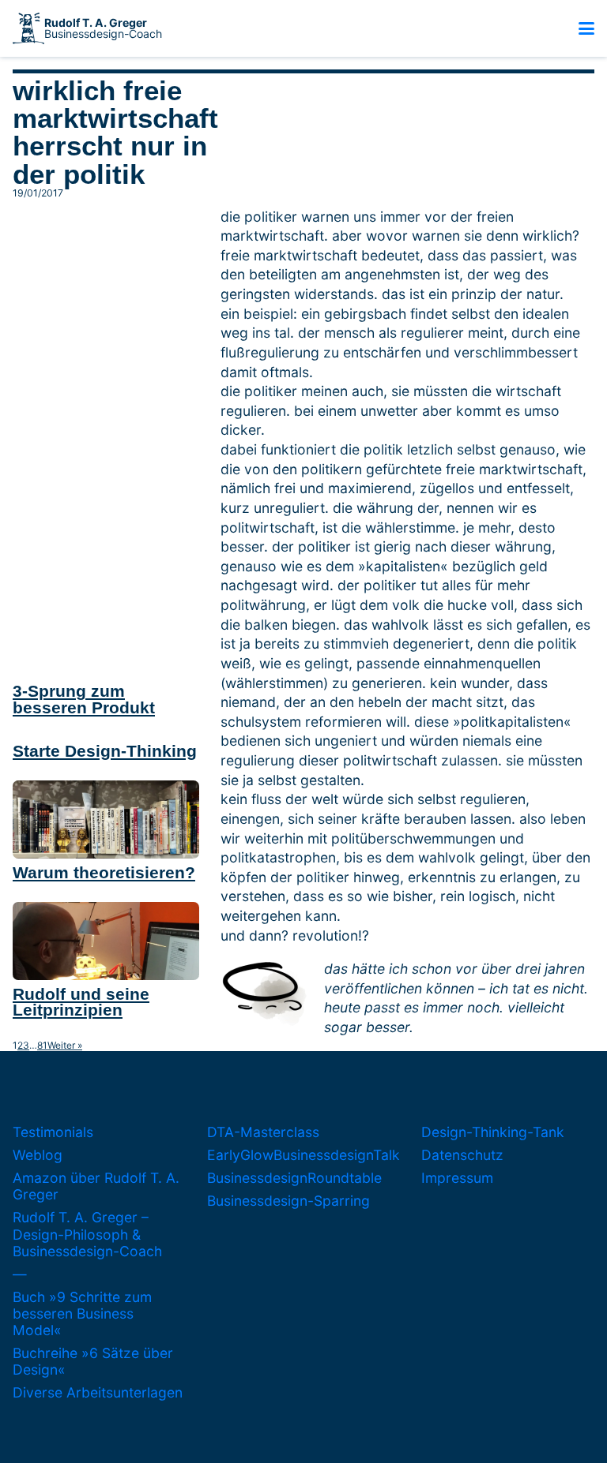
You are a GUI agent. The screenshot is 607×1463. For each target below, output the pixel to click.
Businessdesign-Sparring (288, 1200)
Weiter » (64, 1045)
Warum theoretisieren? (104, 872)
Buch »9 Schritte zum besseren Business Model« (82, 1313)
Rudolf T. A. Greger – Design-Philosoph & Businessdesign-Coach (87, 1234)
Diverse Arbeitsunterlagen (98, 1392)
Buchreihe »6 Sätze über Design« (93, 1361)
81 (42, 1045)
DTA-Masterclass (263, 1132)
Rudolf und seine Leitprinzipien (81, 1002)
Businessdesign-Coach (103, 28)
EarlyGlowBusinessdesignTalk (303, 1155)
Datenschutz (462, 1155)
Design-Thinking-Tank (492, 1132)
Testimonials (53, 1132)
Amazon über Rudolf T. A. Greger (96, 1186)
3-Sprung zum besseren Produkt (84, 699)
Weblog (37, 1155)
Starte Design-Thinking (105, 751)
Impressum (457, 1177)
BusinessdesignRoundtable (294, 1177)
